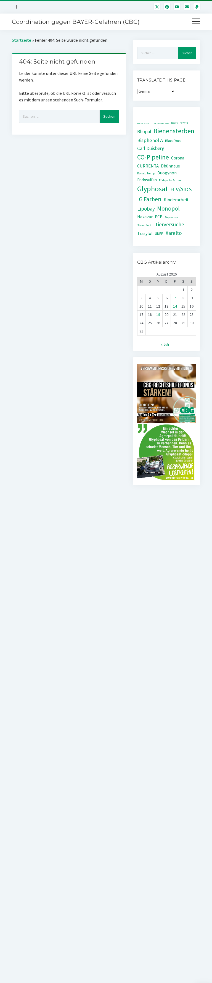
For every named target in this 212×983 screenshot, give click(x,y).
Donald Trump (146, 173)
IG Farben (149, 199)
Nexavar (145, 216)
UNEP (159, 233)
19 (158, 314)
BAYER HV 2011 (144, 123)
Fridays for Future (170, 180)
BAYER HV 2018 (161, 123)
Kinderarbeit (176, 200)
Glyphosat (152, 188)
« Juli (165, 344)
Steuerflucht (145, 225)
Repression (172, 217)
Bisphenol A (150, 140)
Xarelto (174, 233)
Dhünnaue (170, 166)
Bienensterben (173, 131)
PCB (159, 216)
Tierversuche (169, 224)
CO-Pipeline (153, 157)
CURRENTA (148, 166)
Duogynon (167, 172)
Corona (177, 158)
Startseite (21, 40)
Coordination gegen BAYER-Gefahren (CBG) (76, 21)
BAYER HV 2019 (179, 123)
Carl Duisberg (151, 148)
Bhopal (144, 132)
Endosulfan (147, 179)
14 (175, 306)
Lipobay (146, 208)
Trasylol (145, 233)
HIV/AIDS (181, 189)
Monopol (168, 208)
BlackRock (173, 140)
